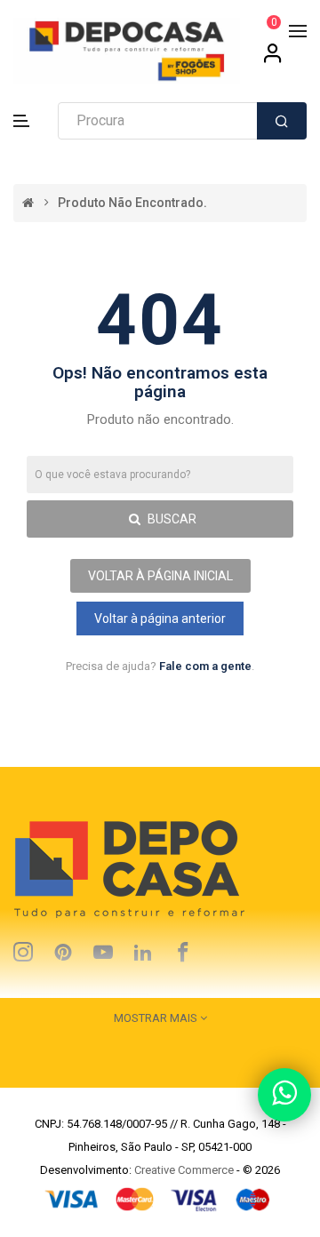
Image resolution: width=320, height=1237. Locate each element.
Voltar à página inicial (160, 576)
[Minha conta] (273, 59)
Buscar (170, 519)
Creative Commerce (184, 1170)
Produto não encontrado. (132, 203)
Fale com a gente (205, 666)
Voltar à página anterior (160, 618)
